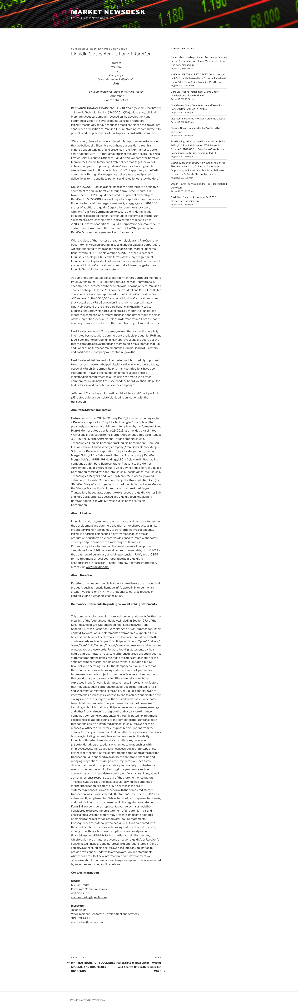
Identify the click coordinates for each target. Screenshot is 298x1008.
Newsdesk (120, 49)
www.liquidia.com (97, 567)
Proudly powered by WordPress (87, 999)
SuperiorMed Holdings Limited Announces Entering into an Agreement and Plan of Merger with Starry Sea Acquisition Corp (199, 61)
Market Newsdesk (108, 12)
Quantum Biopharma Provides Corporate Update (198, 118)
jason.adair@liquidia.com (87, 922)
